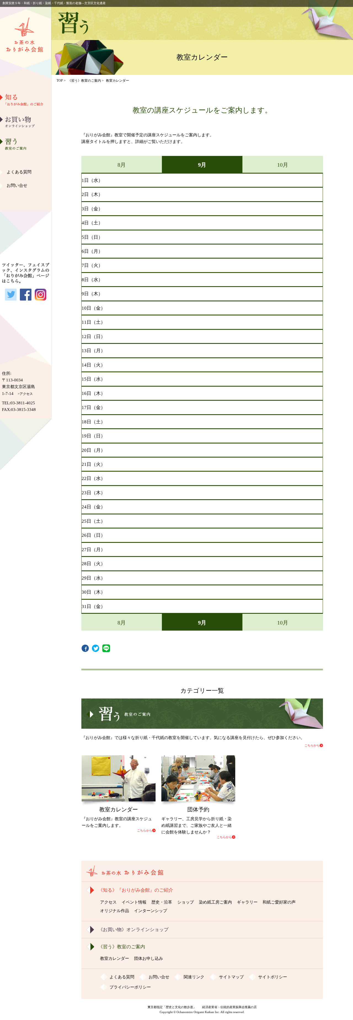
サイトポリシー (272, 977)
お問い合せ (17, 185)
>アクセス (25, 394)
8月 (121, 165)
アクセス (108, 902)
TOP (60, 81)
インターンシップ (150, 911)
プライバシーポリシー (130, 987)
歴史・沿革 (25, 130)
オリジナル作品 (25, 200)
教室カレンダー (114, 958)
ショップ (185, 902)
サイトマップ (231, 977)
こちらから (312, 745)
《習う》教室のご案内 (84, 81)
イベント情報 (134, 902)
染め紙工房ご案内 (25, 158)
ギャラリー (25, 172)
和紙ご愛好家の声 (25, 186)
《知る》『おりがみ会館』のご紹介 (135, 890)
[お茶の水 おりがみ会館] (25, 75)
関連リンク (194, 977)
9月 (202, 165)
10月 (282, 165)
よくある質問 (19, 172)
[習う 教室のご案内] (202, 725)
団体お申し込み (148, 958)
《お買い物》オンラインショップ (133, 929)
